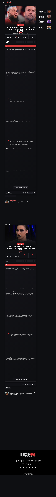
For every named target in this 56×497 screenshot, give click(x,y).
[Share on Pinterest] (30, 193)
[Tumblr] (29, 467)
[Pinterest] (25, 42)
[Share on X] (25, 193)
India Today (15, 75)
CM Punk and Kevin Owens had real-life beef (14, 148)
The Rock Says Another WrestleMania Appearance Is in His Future (42, 17)
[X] (19, 42)
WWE (20, 2)
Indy (39, 2)
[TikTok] (38, 467)
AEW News (40, 20)
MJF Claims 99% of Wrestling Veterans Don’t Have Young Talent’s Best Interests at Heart (42, 28)
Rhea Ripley (8, 387)
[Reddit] (34, 42)
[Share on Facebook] (23, 193)
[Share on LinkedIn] (28, 193)
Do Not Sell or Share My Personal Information (28, 474)
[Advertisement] (12, 112)
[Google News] (21, 42)
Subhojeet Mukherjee (15, 33)
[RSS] (40, 467)
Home (15, 2)
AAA (32, 2)
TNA (28, 2)
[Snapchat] (32, 42)
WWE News (9, 5)
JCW (35, 2)
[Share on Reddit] (32, 193)
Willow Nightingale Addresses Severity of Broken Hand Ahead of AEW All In (42, 22)
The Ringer (14, 293)
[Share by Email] (34, 193)
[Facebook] (17, 42)
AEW (24, 2)
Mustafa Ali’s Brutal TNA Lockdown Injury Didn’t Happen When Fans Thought (42, 12)
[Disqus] (20, 426)
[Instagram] (30, 42)
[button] (42, 2)
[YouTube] (28, 42)
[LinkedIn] (23, 42)
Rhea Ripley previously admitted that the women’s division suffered (17, 357)
